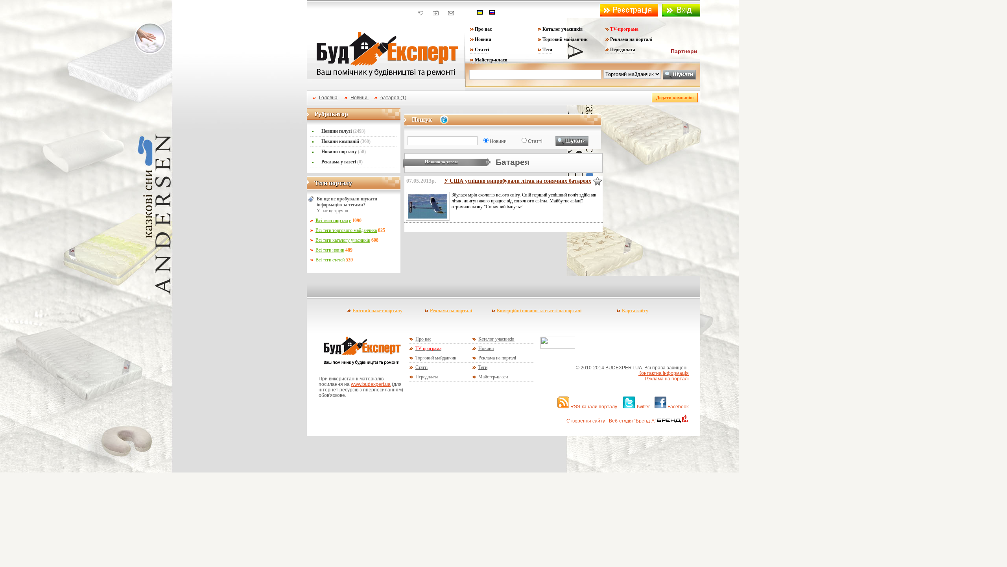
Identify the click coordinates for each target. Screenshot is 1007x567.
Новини (483, 39)
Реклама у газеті (342, 162)
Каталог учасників (562, 29)
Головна (328, 97)
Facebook (678, 407)
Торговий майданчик (565, 39)
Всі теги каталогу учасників (342, 240)
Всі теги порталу (333, 220)
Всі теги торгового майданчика (346, 230)
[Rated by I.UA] (557, 347)
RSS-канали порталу (593, 407)
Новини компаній (346, 141)
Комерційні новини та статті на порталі (539, 310)
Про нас (483, 29)
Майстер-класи (491, 60)
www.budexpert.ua (371, 384)
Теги (547, 49)
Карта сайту (635, 310)
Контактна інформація (663, 373)
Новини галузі (343, 131)
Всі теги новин (329, 250)
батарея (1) (393, 97)
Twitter (643, 407)
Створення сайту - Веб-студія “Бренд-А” (611, 421)
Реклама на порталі (631, 39)
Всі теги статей (330, 260)
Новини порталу (343, 151)
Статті (482, 49)
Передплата (622, 49)
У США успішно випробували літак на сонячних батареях (517, 181)
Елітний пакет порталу (377, 310)
